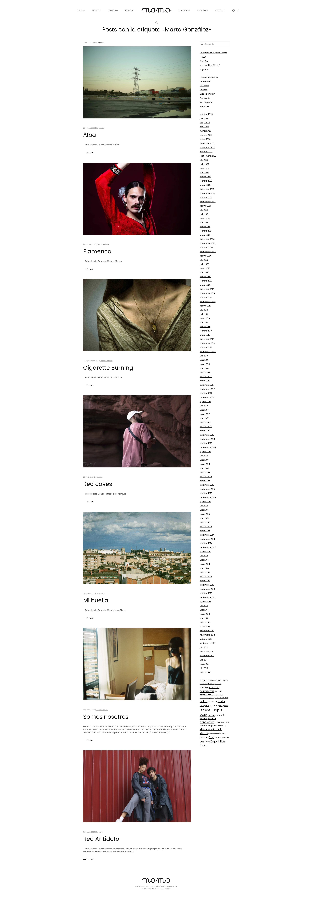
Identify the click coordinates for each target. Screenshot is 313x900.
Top (211, 737)
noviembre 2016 (207, 439)
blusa (202, 684)
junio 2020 (204, 264)
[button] (156, 22)
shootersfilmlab (211, 729)
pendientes (207, 722)
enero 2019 (205, 335)
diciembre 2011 (206, 651)
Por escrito (205, 98)
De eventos (205, 81)
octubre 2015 (206, 493)
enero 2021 (205, 235)
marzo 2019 (205, 326)
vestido (205, 741)
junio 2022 (204, 164)
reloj (223, 722)
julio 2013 (204, 605)
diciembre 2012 (207, 630)
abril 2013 (204, 618)
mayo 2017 (205, 414)
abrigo (203, 680)
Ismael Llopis (211, 710)
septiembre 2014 (208, 547)
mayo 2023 (205, 122)
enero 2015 (205, 530)
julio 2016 (204, 455)
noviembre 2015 (207, 489)
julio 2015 (204, 505)
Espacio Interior (103, 244)
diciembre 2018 (207, 339)
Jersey (212, 715)
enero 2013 (205, 626)
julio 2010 (204, 668)
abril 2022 (204, 172)
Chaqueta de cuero (216, 695)
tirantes (204, 737)
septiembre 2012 (208, 643)
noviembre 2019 (207, 293)
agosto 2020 (206, 255)
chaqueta (204, 694)
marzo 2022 (205, 176)
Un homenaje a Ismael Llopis (213, 52)
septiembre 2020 (208, 251)
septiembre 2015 (208, 497)
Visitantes (204, 106)
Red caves (97, 484)
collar (203, 701)
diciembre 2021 (207, 189)
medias (203, 718)
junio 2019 (204, 314)
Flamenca (97, 251)
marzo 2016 (205, 472)
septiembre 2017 (208, 397)
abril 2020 (204, 272)
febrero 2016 (206, 476)
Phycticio (204, 69)
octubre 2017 (206, 393)
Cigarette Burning (108, 368)
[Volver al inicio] (156, 10)
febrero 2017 (206, 426)
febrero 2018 (206, 376)
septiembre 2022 (208, 155)
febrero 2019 (206, 330)
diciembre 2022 (207, 143)
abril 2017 (204, 418)
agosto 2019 (205, 305)
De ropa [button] (81, 10)
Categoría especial (209, 77)
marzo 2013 (205, 622)
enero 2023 (205, 139)
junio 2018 (204, 360)
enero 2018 (205, 380)
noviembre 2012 (207, 634)
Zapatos (204, 745)
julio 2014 (204, 555)
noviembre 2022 (207, 147)
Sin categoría (206, 102)
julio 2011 (203, 659)
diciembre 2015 (207, 485)
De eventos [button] (113, 10)
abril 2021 (204, 222)
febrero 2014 (206, 576)
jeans (203, 715)
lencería (221, 715)
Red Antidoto (101, 839)
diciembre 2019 (207, 289)
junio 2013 (204, 609)
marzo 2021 (205, 226)
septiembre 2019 (208, 301)
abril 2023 (204, 126)
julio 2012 (204, 647)
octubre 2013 (206, 593)
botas (218, 683)
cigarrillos (216, 698)
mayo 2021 (205, 218)
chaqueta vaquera (206, 698)
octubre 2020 (206, 247)
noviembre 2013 (207, 589)
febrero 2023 (206, 135)
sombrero (212, 734)
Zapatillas (217, 741)
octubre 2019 (206, 297)
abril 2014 (204, 568)
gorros (225, 706)
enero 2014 (205, 580)
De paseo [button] (96, 10)
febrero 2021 (206, 230)
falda (221, 701)
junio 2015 (204, 509)
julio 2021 (204, 210)
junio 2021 (204, 214)
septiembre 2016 (208, 447)
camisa (214, 687)
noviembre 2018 (207, 343)
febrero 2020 (206, 280)
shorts (204, 733)
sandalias (221, 726)
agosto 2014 (205, 551)
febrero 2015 (206, 526)
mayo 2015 (205, 514)
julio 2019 (204, 310)
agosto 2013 (205, 601)
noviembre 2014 (207, 539)
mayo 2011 (204, 664)
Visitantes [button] (129, 10)
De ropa (99, 832)
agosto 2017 (205, 401)
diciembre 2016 (207, 435)
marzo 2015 (205, 522)
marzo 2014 (205, 572)
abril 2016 (204, 468)
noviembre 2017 (207, 389)
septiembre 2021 (208, 201)
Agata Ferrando (212, 680)
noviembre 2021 (207, 193)
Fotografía (204, 705)
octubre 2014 (206, 543)
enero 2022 (205, 185)
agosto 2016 (205, 451)
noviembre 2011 (207, 655)
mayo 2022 (205, 168)
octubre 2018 (206, 347)
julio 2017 (204, 405)
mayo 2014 (205, 564)
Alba (89, 135)
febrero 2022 (206, 180)
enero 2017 (205, 430)
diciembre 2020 (207, 239)
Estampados (212, 702)
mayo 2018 (205, 364)
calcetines (204, 687)
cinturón (224, 697)
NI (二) (203, 56)
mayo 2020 (205, 268)
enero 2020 (205, 285)
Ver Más (90, 153)
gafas (214, 705)
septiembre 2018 (208, 351)
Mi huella (95, 600)
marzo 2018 (205, 372)
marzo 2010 (205, 672)
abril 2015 (204, 518)
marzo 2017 (205, 422)
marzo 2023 (205, 130)
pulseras (218, 722)
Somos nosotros (105, 717)
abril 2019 (204, 322)
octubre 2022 (206, 151)
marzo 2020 (205, 276)
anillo (221, 680)
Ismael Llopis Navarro (162, 888)
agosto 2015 (205, 501)
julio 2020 (204, 260)
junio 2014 (204, 559)
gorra (220, 706)
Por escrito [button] (184, 10)
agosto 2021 (205, 205)
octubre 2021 (206, 197)
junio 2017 (204, 410)
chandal (218, 691)
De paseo (100, 128)
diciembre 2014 (207, 534)
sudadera (220, 733)
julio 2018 (204, 355)
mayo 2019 (205, 318)
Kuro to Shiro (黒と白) (210, 65)
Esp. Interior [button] (202, 10)
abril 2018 (204, 368)
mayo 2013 (205, 614)
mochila (212, 718)
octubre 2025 (206, 114)
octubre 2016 (206, 443)
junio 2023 (204, 118)
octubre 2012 (206, 639)
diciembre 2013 (207, 584)
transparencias (222, 737)
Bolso (211, 683)
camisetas (207, 691)
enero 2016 (205, 480)
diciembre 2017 (207, 385)
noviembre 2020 (207, 243)
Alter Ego (204, 61)
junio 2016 (204, 460)
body (206, 684)
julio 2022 (204, 160)
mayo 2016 (205, 464)
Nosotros (220, 10)
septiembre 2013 (208, 597)
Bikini (226, 680)
